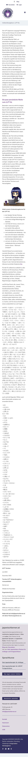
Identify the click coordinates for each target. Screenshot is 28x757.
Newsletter (11, 647)
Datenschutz (6, 726)
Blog (18, 1)
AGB (3, 729)
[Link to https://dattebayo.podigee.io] (14, 1)
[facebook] (3, 749)
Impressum (5, 723)
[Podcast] (11, 749)
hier (21, 264)
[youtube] (8, 749)
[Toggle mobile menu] (25, 12)
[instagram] (5, 749)
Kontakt (4, 719)
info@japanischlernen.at (9, 711)
